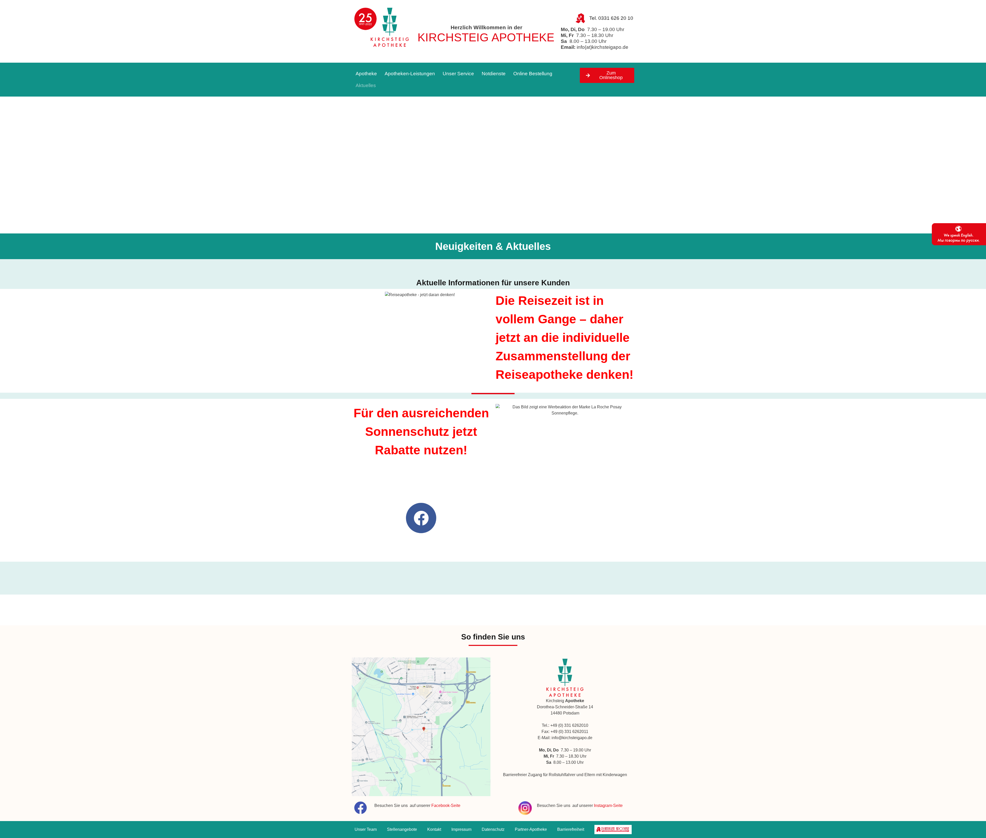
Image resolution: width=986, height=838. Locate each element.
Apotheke (366, 73)
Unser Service (458, 73)
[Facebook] (421, 518)
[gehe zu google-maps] (421, 726)
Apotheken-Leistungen (410, 73)
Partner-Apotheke (531, 829)
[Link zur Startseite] (382, 28)
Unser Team (366, 829)
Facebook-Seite (445, 805)
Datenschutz (493, 829)
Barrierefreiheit (570, 829)
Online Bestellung (532, 73)
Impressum (461, 829)
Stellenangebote (402, 829)
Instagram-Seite (608, 805)
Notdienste (494, 73)
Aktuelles (366, 85)
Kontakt (434, 829)
